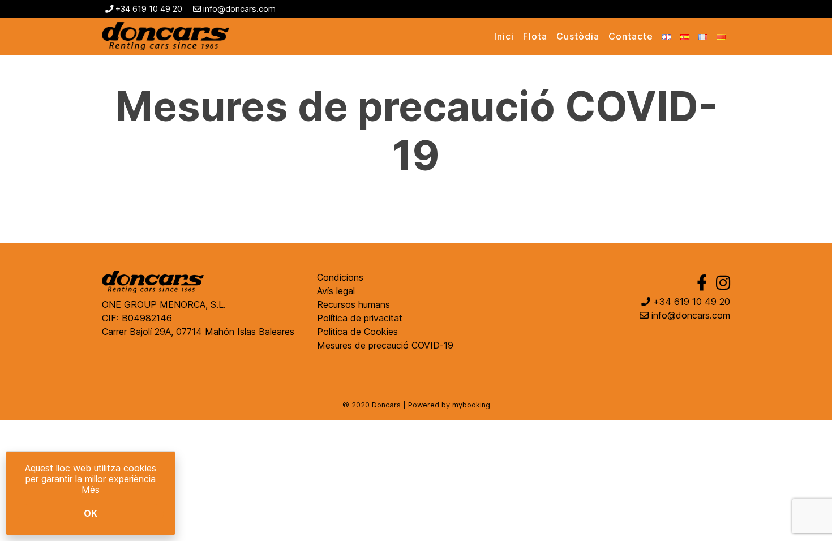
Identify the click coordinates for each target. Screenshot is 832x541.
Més (91, 489)
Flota (535, 36)
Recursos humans (353, 304)
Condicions (340, 277)
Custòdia (577, 36)
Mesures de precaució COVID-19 (385, 345)
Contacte (630, 36)
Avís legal (336, 291)
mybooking (471, 405)
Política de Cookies (357, 331)
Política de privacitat (359, 318)
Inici (504, 36)
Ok (90, 513)
